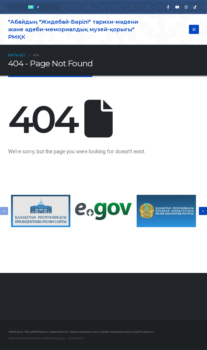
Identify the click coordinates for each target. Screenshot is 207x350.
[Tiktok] (195, 7)
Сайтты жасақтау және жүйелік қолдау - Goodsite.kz (46, 338)
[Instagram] (186, 7)
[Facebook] (168, 7)
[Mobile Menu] (194, 29)
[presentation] (4, 211)
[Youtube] (177, 7)
